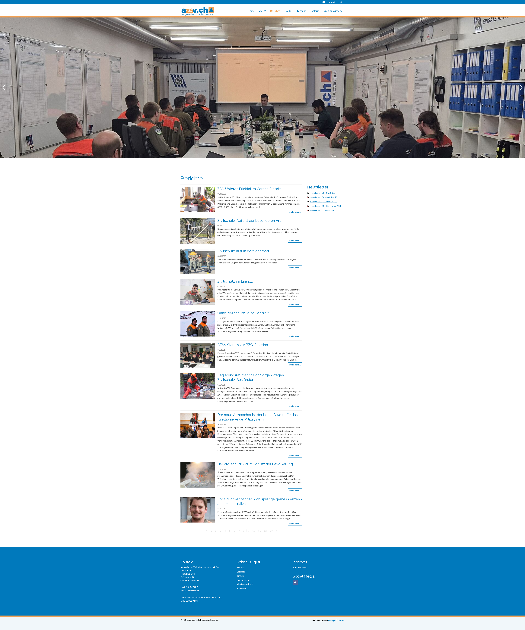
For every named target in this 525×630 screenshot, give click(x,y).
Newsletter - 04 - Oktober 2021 (325, 197)
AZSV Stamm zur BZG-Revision (242, 345)
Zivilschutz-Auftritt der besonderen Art (249, 221)
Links (341, 2)
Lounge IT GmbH (336, 620)
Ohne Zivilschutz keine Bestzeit (243, 313)
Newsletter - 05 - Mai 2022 (322, 192)
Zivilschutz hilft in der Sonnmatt (243, 251)
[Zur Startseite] (197, 11)
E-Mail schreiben (191, 590)
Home (251, 10)
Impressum (242, 588)
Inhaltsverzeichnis (245, 584)
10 (253, 530)
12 (265, 530)
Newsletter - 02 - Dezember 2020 (325, 206)
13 (271, 530)
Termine (301, 10)
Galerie (315, 10)
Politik (288, 10)
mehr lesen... (295, 212)
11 (259, 530)
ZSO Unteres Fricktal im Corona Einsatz (249, 189)
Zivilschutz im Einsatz (235, 281)
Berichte (275, 10)
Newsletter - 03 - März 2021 (323, 201)
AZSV (262, 10)
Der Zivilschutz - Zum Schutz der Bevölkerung (255, 464)
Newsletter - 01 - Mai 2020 (322, 210)
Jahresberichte (244, 580)
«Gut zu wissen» (333, 10)
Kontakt (332, 2)
